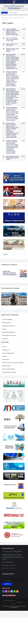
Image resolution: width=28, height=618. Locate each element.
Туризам (4, 329)
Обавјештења (4, 12)
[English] (5, 596)
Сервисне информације (8, 353)
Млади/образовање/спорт (9, 325)
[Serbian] (13, 596)
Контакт (13, 603)
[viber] (6, 591)
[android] (14, 591)
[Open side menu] (1, 2)
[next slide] (26, 265)
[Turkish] (15, 596)
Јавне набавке (5, 359)
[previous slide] (24, 265)
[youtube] (9, 591)
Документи (5, 338)
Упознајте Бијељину (7, 319)
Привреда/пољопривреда (8, 332)
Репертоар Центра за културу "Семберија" (13, 362)
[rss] (17, 591)
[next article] (24, 13)
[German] (8, 596)
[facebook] (3, 591)
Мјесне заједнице (6, 322)
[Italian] (10, 596)
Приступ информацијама (8, 369)
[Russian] (11, 596)
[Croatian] (3, 596)
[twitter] (12, 591)
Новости (4, 346)
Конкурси (4, 356)
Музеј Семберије (6, 365)
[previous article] (26, 13)
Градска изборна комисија (9, 372)
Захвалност (20, 602)
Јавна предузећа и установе (9, 335)
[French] (6, 596)
